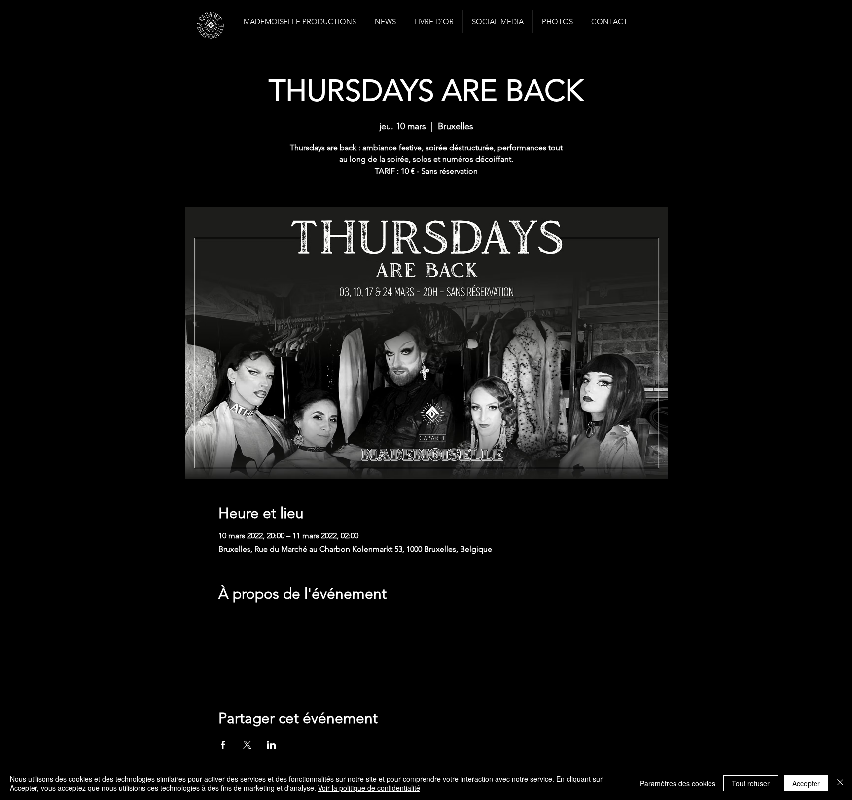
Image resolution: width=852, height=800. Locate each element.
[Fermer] (840, 783)
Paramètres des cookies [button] (677, 783)
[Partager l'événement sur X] (247, 745)
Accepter (806, 783)
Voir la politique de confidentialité (369, 788)
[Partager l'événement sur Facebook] (223, 745)
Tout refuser (751, 783)
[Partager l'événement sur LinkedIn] (271, 745)
